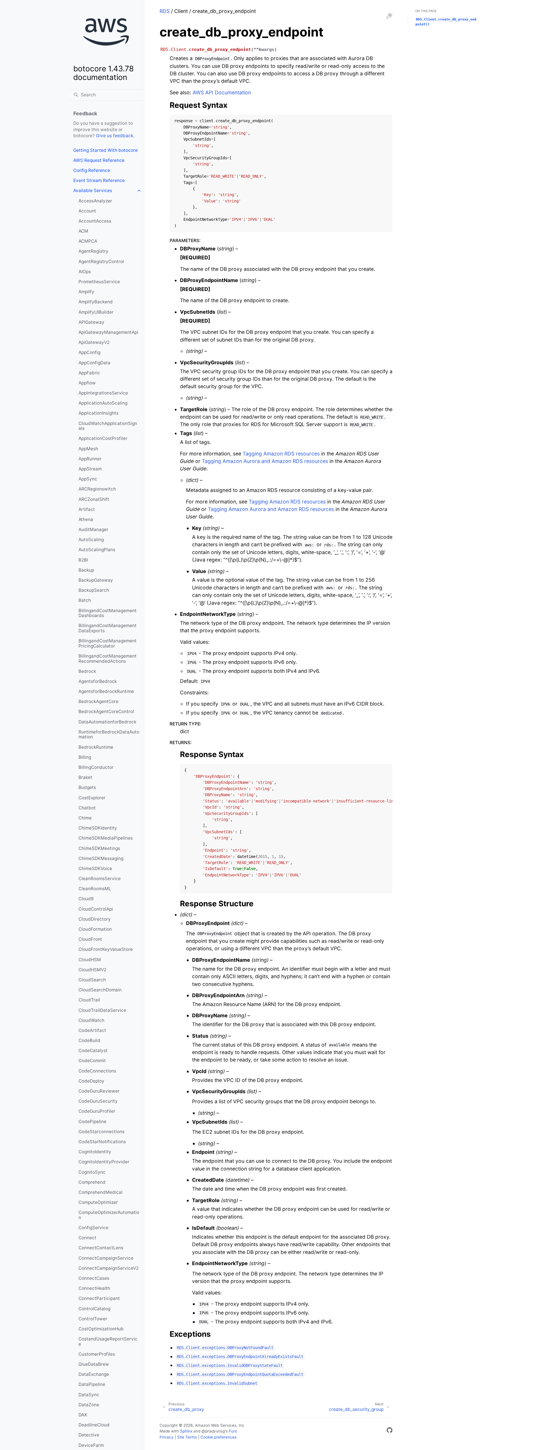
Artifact (86, 509)
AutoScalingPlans (96, 549)
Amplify (86, 291)
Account (87, 211)
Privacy (167, 1437)
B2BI (83, 560)
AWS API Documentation (222, 92)
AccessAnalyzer (95, 201)
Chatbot (87, 808)
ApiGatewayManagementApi (108, 332)
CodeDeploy (91, 1081)
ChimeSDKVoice (95, 868)
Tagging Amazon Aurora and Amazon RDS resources (265, 461)
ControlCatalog (94, 1308)
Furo (233, 1431)
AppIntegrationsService (103, 393)
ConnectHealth (94, 1288)
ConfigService (93, 1227)
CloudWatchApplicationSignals (107, 426)
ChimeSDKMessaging (100, 858)
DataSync (88, 1394)
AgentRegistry (93, 251)
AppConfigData (94, 362)
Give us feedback (114, 135)
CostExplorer (92, 797)
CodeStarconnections (101, 1131)
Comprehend (92, 1182)
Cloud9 (86, 898)
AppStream (90, 469)
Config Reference (91, 170)
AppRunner (89, 458)
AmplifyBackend (95, 301)
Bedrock (87, 671)
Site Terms (187, 1437)
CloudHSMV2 (92, 969)
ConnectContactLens (100, 1247)
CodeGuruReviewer (99, 1091)
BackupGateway (95, 580)
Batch (84, 600)
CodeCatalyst (93, 1050)
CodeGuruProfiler (96, 1111)
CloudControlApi (95, 909)
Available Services (92, 190)
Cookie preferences (218, 1437)
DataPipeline (91, 1384)
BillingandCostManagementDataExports (107, 628)
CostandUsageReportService (107, 1341)
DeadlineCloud (94, 1425)
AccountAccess (94, 221)
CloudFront (90, 939)
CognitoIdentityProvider (103, 1161)
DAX (82, 1415)
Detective (88, 1435)
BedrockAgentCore (98, 701)
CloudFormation (95, 929)
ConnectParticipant (99, 1298)
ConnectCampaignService (105, 1258)
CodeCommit (92, 1060)
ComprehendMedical (100, 1192)
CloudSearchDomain (100, 990)
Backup (86, 570)
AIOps (84, 271)
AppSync (87, 479)
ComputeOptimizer (98, 1202)
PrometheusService (99, 281)
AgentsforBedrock (97, 681)
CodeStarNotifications (102, 1141)
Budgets (87, 787)
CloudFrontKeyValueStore (105, 949)
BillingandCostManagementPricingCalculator (107, 643)
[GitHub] (389, 1431)
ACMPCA (87, 241)
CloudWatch (91, 1020)
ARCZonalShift (93, 499)
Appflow (87, 383)
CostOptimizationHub (101, 1329)
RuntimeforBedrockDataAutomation (108, 734)
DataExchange (93, 1374)
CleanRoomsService (99, 878)
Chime (85, 818)
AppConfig (89, 352)
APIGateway (91, 322)
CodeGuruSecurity (98, 1101)
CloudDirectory (94, 919)
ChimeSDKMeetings (99, 848)
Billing (84, 757)
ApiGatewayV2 (94, 342)
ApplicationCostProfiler (102, 438)
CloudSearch (92, 979)
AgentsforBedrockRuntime (106, 691)
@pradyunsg (213, 1431)
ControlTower (92, 1318)
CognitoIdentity (94, 1151)
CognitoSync (92, 1172)
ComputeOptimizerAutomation (108, 1215)
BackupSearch (93, 590)
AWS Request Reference (98, 160)
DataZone (88, 1404)
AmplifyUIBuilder (96, 312)
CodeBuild (89, 1040)
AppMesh (88, 448)
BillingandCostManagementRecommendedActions (107, 658)
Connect (87, 1237)
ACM (83, 231)
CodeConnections (97, 1071)
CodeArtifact (92, 1030)
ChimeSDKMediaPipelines (105, 838)
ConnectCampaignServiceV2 (108, 1268)
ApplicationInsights (98, 413)
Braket (85, 777)
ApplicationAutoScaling (102, 403)
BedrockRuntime (95, 747)
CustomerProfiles (96, 1354)
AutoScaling (91, 539)
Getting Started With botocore (105, 150)
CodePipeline (92, 1121)
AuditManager (93, 529)
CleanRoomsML (94, 888)
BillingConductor (96, 767)
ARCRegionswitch (97, 489)
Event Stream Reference (99, 180)
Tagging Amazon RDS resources (281, 454)
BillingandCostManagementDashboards (107, 613)
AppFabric (89, 373)
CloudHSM (89, 959)
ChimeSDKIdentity (97, 828)
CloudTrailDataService (102, 1010)
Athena (85, 519)
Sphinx (186, 1431)
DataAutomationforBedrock (107, 722)
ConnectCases (93, 1278)
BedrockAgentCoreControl (106, 711)
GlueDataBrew (93, 1364)
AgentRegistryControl (101, 261)
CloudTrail (89, 1000)
